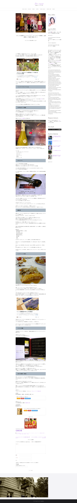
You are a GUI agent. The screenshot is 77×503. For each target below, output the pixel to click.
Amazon (18, 398)
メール (17, 457)
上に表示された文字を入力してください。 (21, 465)
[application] (54, 129)
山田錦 (23, 433)
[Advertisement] (31, 47)
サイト (16, 460)
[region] (24, 487)
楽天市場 (22, 398)
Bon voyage (39, 3)
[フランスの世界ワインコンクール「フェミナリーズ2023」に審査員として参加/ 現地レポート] (31, 22)
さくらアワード (51, 63)
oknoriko (31, 38)
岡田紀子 (25, 433)
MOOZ (36, 501)
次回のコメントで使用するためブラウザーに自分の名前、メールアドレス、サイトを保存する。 (27, 462)
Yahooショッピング (27, 398)
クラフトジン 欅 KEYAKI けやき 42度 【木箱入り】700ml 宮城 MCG (32, 408)
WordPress (42, 501)
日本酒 (28, 433)
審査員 (20, 433)
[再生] (49, 129)
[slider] (60, 129)
